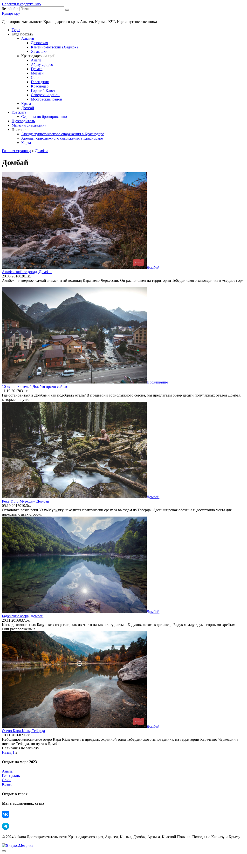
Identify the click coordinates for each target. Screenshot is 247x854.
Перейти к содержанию (21, 4)
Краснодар (39, 86)
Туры (16, 30)
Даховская (39, 43)
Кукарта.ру (11, 13)
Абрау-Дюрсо (42, 64)
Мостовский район (46, 99)
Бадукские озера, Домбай (22, 616)
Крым (26, 103)
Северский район (45, 95)
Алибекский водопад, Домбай (27, 272)
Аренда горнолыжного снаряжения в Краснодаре (62, 138)
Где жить (19, 112)
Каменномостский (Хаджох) (54, 47)
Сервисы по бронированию (44, 116)
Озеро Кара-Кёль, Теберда (23, 731)
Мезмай (37, 73)
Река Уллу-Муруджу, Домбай (25, 501)
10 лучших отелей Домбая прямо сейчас (35, 386)
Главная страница (16, 151)
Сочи (35, 77)
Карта (26, 143)
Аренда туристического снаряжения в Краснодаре (62, 134)
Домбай (27, 108)
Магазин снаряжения (29, 125)
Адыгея (27, 38)
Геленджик (40, 82)
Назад (7, 752)
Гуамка (36, 69)
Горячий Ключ (43, 90)
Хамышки (39, 51)
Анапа (36, 60)
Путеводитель (23, 121)
